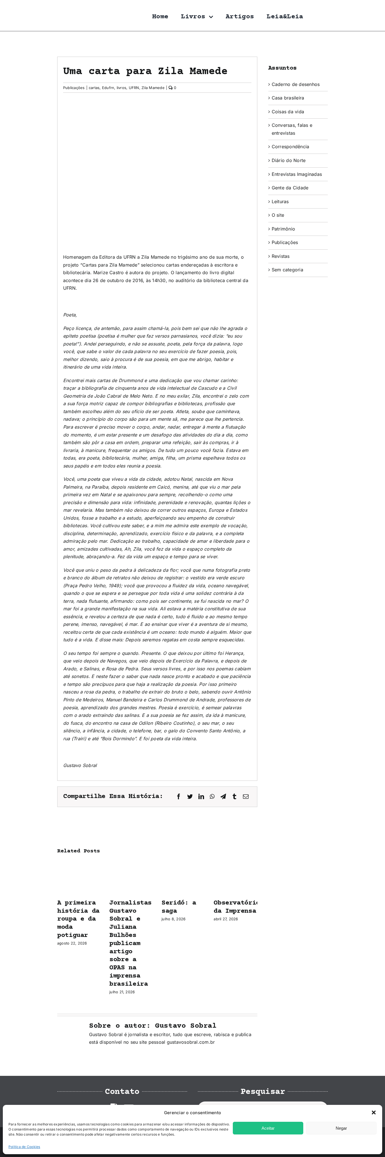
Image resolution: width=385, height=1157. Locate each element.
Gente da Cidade (290, 187)
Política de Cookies (24, 1147)
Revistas (281, 256)
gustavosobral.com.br (191, 1042)
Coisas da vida (288, 111)
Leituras (280, 201)
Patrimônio (283, 229)
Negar (341, 1128)
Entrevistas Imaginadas (297, 174)
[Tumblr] (234, 796)
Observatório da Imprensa (237, 907)
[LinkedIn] (201, 796)
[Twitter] (190, 796)
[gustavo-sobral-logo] (68, 6)
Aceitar (268, 1128)
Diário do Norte (289, 160)
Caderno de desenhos (296, 84)
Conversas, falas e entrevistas (292, 129)
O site (278, 215)
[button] (374, 1112)
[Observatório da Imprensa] (235, 864)
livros (121, 87)
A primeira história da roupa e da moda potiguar (78, 919)
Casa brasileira (288, 98)
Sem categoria (287, 269)
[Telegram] (223, 796)
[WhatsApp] (212, 796)
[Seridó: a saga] (183, 864)
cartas (94, 87)
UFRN (134, 87)
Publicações (74, 87)
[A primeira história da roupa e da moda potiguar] (79, 864)
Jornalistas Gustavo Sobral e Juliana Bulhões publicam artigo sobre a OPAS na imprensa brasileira (130, 943)
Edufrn (108, 87)
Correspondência (290, 146)
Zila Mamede (153, 87)
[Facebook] (178, 796)
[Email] (245, 796)
